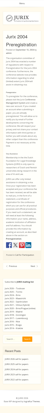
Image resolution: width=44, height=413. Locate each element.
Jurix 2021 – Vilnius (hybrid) (17, 305)
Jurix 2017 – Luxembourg (16, 318)
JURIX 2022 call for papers (16, 379)
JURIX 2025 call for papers (16, 364)
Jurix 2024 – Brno (13, 295)
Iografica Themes (32, 401)
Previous (13, 266)
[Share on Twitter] (15, 245)
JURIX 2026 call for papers (16, 359)
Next (33, 266)
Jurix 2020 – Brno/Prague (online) (20, 308)
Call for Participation (24, 255)
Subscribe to (19, 282)
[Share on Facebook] (9, 245)
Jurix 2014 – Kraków (14, 328)
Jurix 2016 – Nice (12, 321)
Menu (22, 3)
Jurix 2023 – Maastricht (15, 298)
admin (9, 53)
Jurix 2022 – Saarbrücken (16, 301)
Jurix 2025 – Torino (13, 292)
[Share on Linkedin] (28, 245)
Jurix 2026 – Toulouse (15, 288)
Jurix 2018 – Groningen (15, 315)
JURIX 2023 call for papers (16, 374)
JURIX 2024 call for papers (16, 369)
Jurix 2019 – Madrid (13, 311)
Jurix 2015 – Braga (13, 325)
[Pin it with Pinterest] (22, 245)
